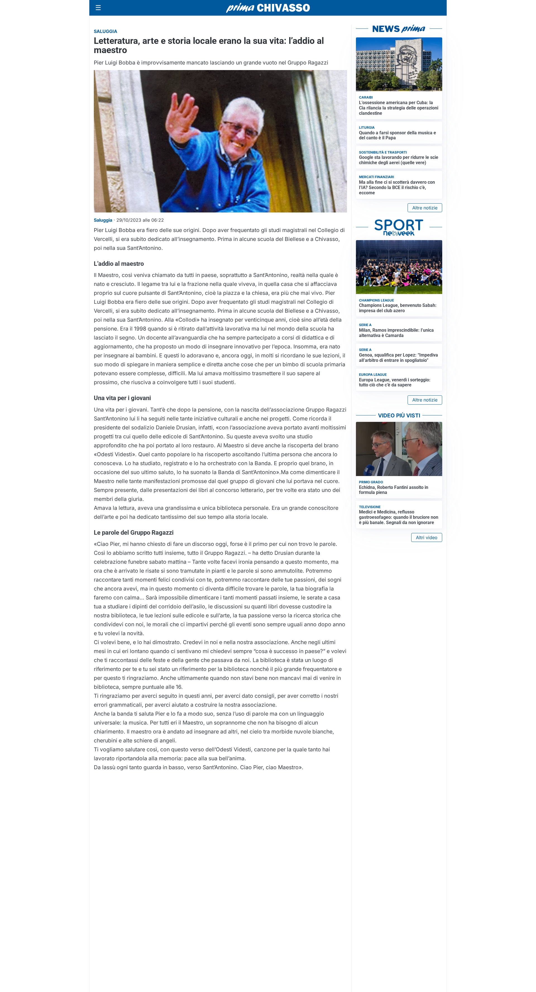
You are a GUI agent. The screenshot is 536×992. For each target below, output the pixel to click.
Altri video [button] (426, 537)
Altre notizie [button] (424, 208)
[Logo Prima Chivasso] (268, 8)
